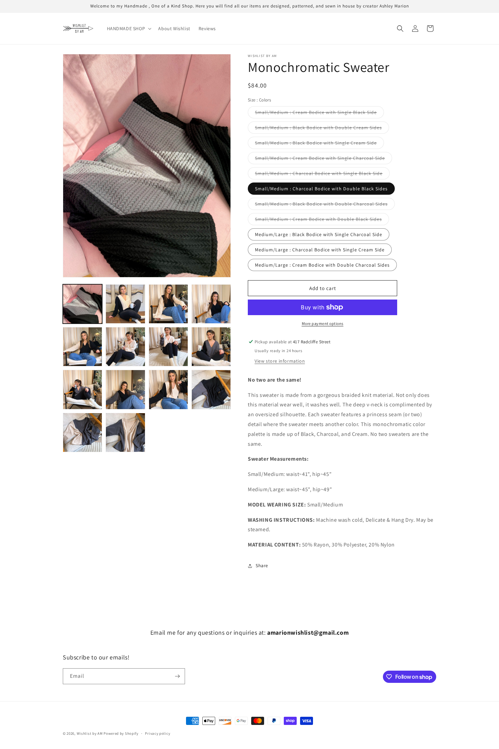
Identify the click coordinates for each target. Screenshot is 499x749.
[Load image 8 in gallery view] (211, 346)
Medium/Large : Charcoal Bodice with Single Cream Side (320, 250)
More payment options (323, 323)
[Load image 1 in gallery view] (82, 304)
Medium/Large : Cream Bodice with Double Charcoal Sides (322, 265)
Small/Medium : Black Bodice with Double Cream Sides (322, 129)
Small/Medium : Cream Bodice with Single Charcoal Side (323, 159)
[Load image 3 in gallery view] (168, 304)
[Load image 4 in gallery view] (211, 304)
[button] (128, 28)
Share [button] (262, 565)
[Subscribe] (177, 676)
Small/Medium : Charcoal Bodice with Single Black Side (322, 174)
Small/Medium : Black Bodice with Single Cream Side (319, 144)
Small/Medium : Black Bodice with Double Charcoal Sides (325, 205)
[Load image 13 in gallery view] (82, 432)
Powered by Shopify (121, 733)
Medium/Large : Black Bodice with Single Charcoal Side (318, 234)
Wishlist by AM (90, 733)
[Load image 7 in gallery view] (168, 346)
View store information (280, 361)
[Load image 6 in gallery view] (125, 346)
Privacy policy (157, 733)
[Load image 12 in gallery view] (211, 389)
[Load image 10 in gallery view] (125, 389)
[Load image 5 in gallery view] (82, 346)
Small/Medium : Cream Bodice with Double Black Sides (322, 220)
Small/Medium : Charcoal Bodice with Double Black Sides (321, 189)
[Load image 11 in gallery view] (168, 389)
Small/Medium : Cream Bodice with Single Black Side (319, 113)
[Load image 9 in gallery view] (82, 389)
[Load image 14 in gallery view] (125, 432)
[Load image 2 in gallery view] (125, 304)
